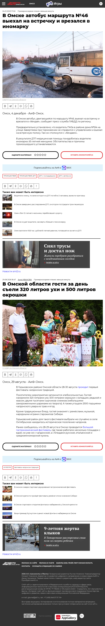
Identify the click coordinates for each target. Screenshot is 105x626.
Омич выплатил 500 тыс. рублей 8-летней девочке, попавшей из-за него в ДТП (47, 231)
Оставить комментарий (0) (82, 155)
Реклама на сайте (29, 563)
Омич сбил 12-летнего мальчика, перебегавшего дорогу (38, 213)
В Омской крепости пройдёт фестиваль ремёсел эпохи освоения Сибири (45, 496)
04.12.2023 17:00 (8, 11)
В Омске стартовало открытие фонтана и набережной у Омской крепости (45, 505)
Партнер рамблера (45, 616)
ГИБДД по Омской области (14, 100)
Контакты (26, 566)
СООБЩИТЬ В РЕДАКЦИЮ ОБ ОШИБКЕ (47, 566)
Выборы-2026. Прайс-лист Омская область (74, 563)
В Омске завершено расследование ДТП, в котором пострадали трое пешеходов (49, 204)
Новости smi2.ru (11, 271)
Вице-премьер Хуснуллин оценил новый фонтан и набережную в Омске (45, 513)
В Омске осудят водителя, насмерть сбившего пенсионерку (40, 222)
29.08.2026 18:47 (9, 280)
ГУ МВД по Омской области (14, 368)
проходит (83, 387)
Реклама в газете (46, 563)
